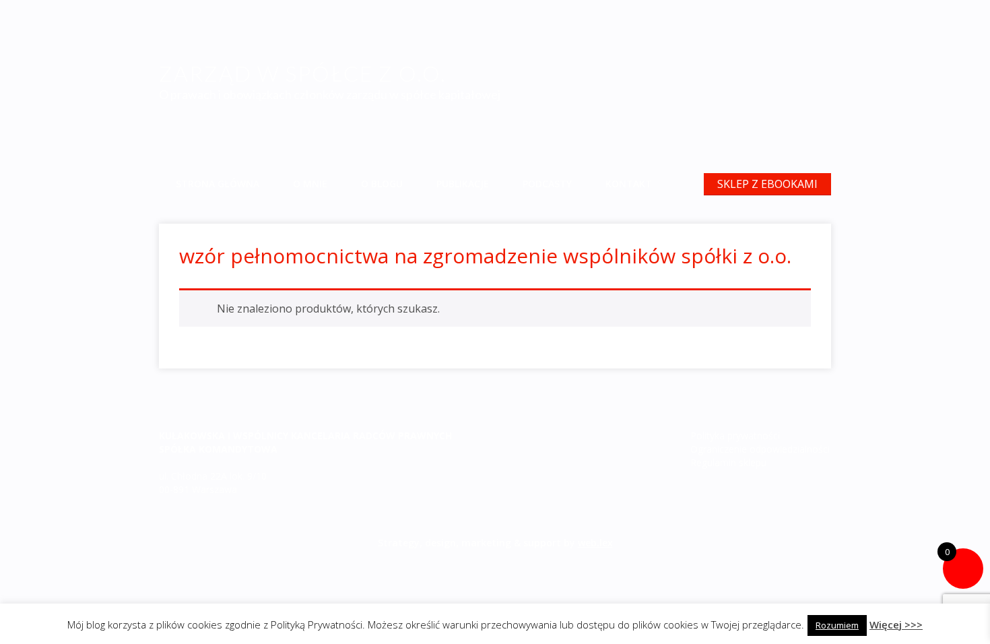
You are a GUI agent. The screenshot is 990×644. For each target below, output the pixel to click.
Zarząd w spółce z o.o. (303, 73)
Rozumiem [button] (837, 625)
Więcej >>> (896, 624)
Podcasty (547, 183)
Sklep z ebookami (767, 183)
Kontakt (628, 183)
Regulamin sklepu (728, 462)
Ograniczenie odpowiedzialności (760, 449)
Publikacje (462, 183)
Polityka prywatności (735, 435)
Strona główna (217, 183)
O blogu (382, 183)
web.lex (595, 542)
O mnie (310, 183)
